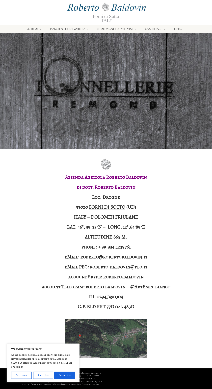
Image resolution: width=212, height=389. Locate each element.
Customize (21, 375)
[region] (43, 363)
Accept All (64, 375)
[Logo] (35, 4)
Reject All (43, 375)
